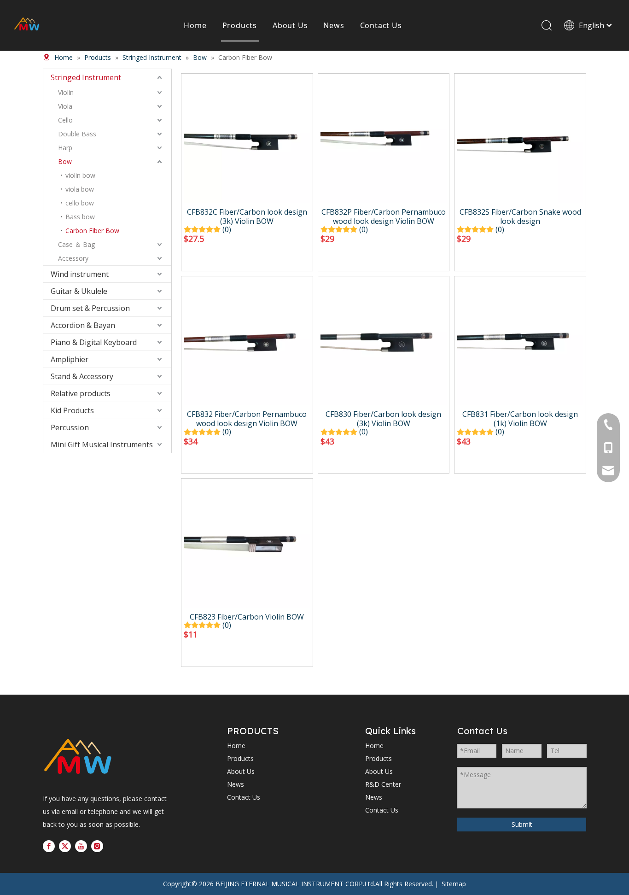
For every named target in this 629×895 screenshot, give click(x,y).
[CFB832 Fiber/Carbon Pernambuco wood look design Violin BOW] (247, 341)
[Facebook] (49, 846)
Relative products (81, 393)
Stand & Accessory (82, 376)
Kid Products (72, 410)
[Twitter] (65, 846)
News (333, 25)
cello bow (79, 203)
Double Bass (77, 133)
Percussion (70, 427)
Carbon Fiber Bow (92, 230)
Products (239, 25)
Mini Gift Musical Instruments (102, 444)
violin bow (80, 175)
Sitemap (454, 883)
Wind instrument (80, 274)
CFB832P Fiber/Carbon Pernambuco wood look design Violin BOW (383, 216)
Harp (65, 147)
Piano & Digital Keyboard (94, 342)
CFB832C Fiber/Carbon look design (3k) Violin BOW (247, 216)
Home (195, 25)
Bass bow (80, 216)
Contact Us (381, 25)
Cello (65, 120)
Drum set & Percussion (90, 308)
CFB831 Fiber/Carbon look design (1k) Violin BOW (520, 418)
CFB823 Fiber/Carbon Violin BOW (247, 616)
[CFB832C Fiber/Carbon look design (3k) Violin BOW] (247, 139)
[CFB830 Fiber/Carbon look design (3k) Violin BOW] (383, 341)
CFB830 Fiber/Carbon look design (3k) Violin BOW (383, 418)
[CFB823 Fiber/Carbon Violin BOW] (247, 543)
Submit (522, 824)
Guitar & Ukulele (79, 291)
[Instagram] (97, 846)
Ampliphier (69, 359)
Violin (66, 92)
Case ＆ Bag (76, 244)
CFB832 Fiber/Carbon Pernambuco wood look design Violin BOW (247, 418)
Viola (65, 106)
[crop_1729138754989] (77, 757)
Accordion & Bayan (83, 325)
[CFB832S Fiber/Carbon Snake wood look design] (520, 139)
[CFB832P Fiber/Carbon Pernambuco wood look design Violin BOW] (383, 139)
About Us (290, 25)
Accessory (73, 258)
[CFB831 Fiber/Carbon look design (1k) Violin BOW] (520, 341)
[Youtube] (81, 846)
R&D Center (383, 784)
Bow (65, 161)
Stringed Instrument (86, 77)
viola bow (79, 189)
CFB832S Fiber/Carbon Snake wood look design (520, 216)
